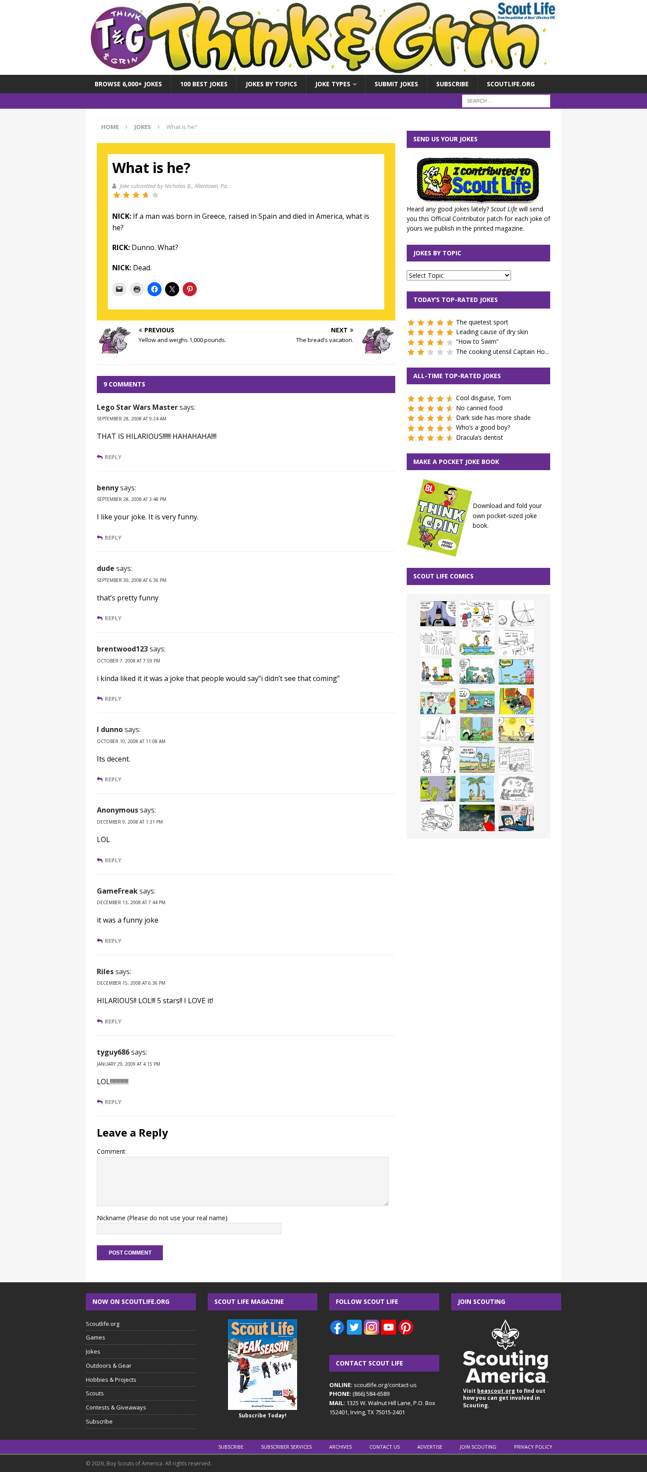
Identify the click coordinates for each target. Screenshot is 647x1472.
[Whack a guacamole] (516, 701)
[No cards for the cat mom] (516, 818)
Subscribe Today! (263, 1415)
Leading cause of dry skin (492, 332)
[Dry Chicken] (516, 730)
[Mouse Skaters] (438, 818)
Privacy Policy (533, 1446)
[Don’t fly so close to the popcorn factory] (438, 701)
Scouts (95, 1393)
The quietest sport (482, 322)
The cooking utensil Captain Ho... (502, 351)
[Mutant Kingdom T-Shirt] (438, 760)
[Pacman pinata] (477, 613)
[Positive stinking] (516, 760)
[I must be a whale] (477, 701)
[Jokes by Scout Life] (323, 70)
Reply (113, 457)
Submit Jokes (396, 84)
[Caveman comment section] (516, 789)
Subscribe (452, 84)
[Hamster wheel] (516, 613)
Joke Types (332, 84)
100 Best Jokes (204, 84)
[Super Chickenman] (477, 818)
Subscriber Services (286, 1446)
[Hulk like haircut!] (438, 789)
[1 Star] (116, 195)
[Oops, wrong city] (477, 672)
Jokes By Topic (437, 253)
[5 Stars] (155, 195)
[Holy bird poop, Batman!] (438, 613)
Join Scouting (478, 1446)
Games (95, 1337)
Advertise (429, 1446)
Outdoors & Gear (109, 1365)
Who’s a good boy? (483, 427)
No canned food (479, 408)
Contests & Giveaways (116, 1407)
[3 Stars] (136, 195)
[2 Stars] (126, 195)
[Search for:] (506, 100)
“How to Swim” (477, 341)
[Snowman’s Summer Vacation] (516, 642)
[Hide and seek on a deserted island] (477, 789)
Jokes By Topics (271, 84)
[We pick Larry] (438, 672)
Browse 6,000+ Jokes (128, 84)
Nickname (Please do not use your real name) (162, 1218)
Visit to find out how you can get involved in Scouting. (504, 1398)
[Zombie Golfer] (516, 672)
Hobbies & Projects (111, 1380)
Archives (340, 1446)
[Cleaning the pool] (477, 642)
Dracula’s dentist (479, 437)
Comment (111, 1151)
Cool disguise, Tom (483, 398)
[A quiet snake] (477, 760)
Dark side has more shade (493, 417)
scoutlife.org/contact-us (373, 1385)
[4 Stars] (145, 195)
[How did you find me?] (477, 730)
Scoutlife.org (511, 84)
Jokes (93, 1351)
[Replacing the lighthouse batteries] (438, 730)
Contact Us (384, 1446)
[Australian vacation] (438, 642)
